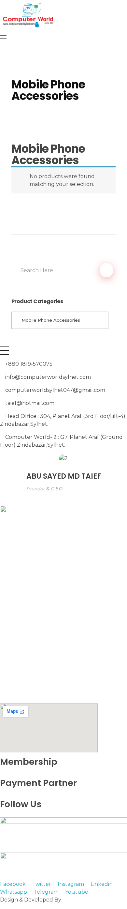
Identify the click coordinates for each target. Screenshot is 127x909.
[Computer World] (63, 15)
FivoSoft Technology (89, 900)
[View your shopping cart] (3, 50)
